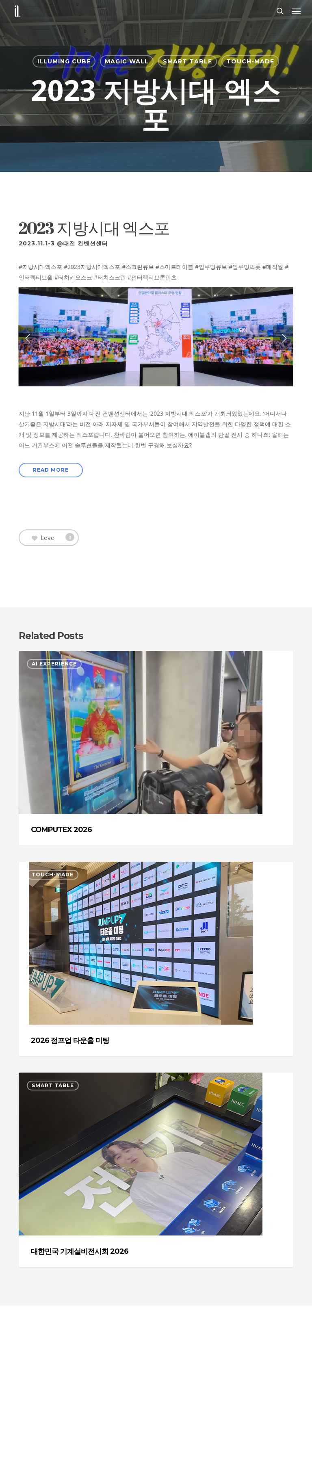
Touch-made (250, 61)
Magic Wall (127, 61)
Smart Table (187, 61)
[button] (296, 11)
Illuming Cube (64, 61)
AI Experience (54, 664)
